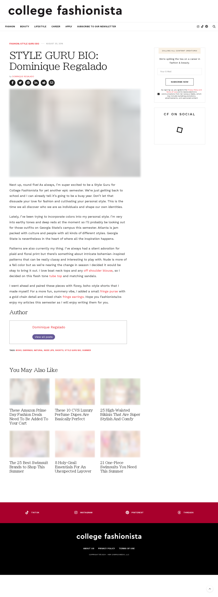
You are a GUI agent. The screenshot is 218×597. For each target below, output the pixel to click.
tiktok (35, 512)
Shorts (59, 350)
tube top (55, 276)
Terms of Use (127, 548)
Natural (38, 350)
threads (188, 512)
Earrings (28, 350)
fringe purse (109, 291)
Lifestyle (40, 26)
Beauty (24, 26)
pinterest (137, 512)
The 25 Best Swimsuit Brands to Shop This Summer (28, 467)
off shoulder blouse (98, 270)
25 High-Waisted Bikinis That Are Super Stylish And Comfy (120, 415)
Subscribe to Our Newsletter (96, 26)
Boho (19, 350)
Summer (86, 350)
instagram (86, 512)
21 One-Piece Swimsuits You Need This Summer (118, 467)
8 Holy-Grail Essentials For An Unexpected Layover (73, 467)
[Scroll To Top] (210, 589)
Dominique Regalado (23, 76)
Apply (68, 26)
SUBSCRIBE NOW (179, 82)
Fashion (10, 26)
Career (55, 26)
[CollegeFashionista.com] (65, 11)
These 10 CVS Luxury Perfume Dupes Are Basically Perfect (74, 415)
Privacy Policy (106, 548)
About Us (88, 548)
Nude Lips (49, 350)
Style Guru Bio (29, 44)
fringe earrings (73, 296)
